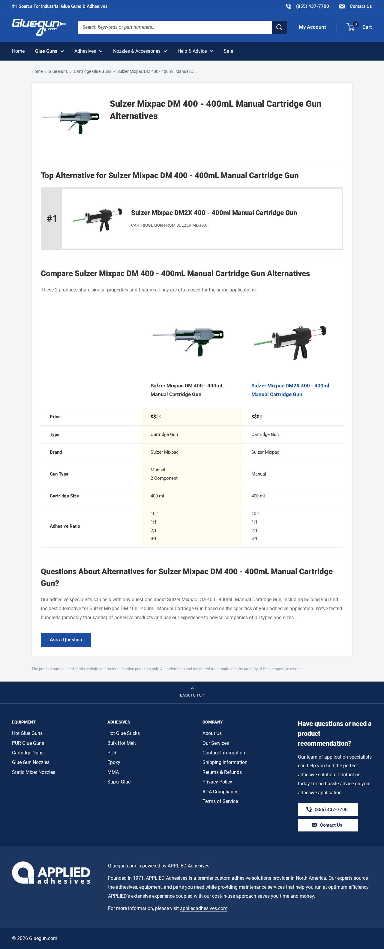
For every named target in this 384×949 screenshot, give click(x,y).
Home (18, 51)
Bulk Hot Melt (121, 743)
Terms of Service (220, 801)
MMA (113, 772)
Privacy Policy (217, 782)
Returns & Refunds (222, 772)
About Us (212, 733)
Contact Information (223, 753)
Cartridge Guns (28, 753)
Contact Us (360, 6)
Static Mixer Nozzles (33, 772)
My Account (312, 27)
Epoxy (113, 762)
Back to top (192, 695)
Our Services (215, 743)
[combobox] (175, 27)
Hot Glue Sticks (123, 733)
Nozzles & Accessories (136, 51)
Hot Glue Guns (27, 733)
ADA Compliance (220, 792)
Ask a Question (66, 640)
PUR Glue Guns (28, 743)
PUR (111, 753)
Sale (228, 51)
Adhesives (85, 51)
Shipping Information (225, 762)
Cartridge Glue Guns (92, 71)
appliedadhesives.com (203, 908)
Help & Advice (192, 51)
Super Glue (118, 782)
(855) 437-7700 (307, 6)
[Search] (279, 27)
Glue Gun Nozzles (31, 762)
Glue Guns (46, 51)
